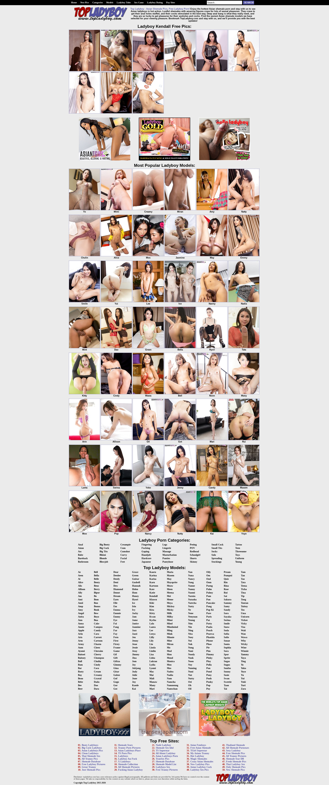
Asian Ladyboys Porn (167, 756)
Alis (80, 586)
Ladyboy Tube (124, 2)
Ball (80, 661)
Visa (243, 627)
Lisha (152, 658)
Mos (169, 668)
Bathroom (83, 562)
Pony (209, 675)
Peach (209, 630)
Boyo (96, 616)
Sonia (227, 644)
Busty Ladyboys (90, 745)
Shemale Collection (128, 764)
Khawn (153, 599)
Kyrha (152, 620)
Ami (80, 599)
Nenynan (192, 616)
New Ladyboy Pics (199, 764)
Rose (226, 589)
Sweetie (227, 682)
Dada (96, 682)
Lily (151, 640)
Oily (208, 572)
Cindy (97, 664)
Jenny (135, 640)
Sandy (227, 610)
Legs (164, 544)
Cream (97, 671)
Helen (135, 589)
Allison (81, 589)
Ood (208, 579)
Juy (134, 682)
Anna (81, 623)
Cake (96, 623)
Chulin (97, 661)
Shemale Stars (125, 745)
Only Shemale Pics (235, 767)
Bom (96, 599)
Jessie (135, 647)
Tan (243, 575)
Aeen (80, 575)
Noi (190, 640)
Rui (226, 592)
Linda (152, 647)
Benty (97, 582)
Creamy (98, 675)
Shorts (193, 558)
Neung (191, 620)
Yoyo (243, 671)
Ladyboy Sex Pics (199, 770)
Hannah (136, 586)
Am (80, 596)
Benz (96, 586)
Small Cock (217, 544)
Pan (208, 599)
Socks (214, 551)
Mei (169, 596)
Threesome (240, 551)
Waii (243, 630)
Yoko (243, 668)
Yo (242, 664)
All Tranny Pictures (236, 756)
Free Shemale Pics (235, 753)
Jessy (134, 651)
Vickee (244, 620)
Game (116, 651)
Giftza (116, 661)
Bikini (103, 555)
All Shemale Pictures (128, 767)
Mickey (170, 606)
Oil (189, 689)
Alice (80, 582)
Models (109, 2)
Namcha (171, 682)
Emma (116, 610)
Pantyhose (167, 562)
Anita (81, 616)
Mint (169, 640)
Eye (115, 620)
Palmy (209, 592)
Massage (166, 551)
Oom (208, 582)
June (134, 678)
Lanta (152, 627)
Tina (243, 592)
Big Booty (105, 544)
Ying (243, 661)
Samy (227, 606)
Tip (243, 596)
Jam (134, 616)
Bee (80, 685)
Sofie (226, 637)
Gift (115, 658)
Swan (226, 678)
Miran (170, 644)
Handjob (146, 555)
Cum (123, 548)
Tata (243, 582)
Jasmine (136, 627)
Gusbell (136, 582)
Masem (170, 575)
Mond (170, 658)
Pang (209, 606)
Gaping (145, 551)
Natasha (192, 599)
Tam (243, 572)
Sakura (227, 599)
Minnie (170, 637)
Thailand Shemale (235, 745)
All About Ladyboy (165, 753)
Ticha (244, 589)
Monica (171, 661)
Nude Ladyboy (163, 745)
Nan (190, 572)
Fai (115, 623)
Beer (80, 689)
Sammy (228, 603)
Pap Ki (210, 610)
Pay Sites (170, 2)
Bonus (97, 606)
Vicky (244, 623)
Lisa (151, 654)
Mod (169, 651)
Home (74, 2)
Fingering (147, 544)
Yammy (245, 654)
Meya (170, 603)
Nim (190, 623)
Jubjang (136, 668)
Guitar (135, 579)
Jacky (135, 613)
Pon (208, 668)
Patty (209, 623)
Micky (170, 610)
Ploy (208, 661)
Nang (191, 582)
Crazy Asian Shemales (201, 761)
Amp (80, 606)
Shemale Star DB (235, 759)
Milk (169, 613)
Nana (191, 575)
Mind (170, 623)
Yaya (243, 658)
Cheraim (98, 651)
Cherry (97, 654)
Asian (81, 548)
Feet (122, 562)
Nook (191, 658)
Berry (97, 589)
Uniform (239, 558)
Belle (96, 579)
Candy (97, 630)
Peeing (193, 544)
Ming (169, 630)
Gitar (116, 671)
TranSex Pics (162, 759)
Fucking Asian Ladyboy (130, 770)
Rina (226, 586)
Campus (98, 627)
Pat (208, 620)
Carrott (98, 637)
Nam (169, 678)
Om (208, 575)
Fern (115, 637)
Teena (244, 586)
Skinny (193, 562)
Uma (243, 613)
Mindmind (172, 627)
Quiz (226, 579)
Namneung (172, 685)
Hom (134, 592)
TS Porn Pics (125, 753)
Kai (134, 689)
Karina (153, 575)
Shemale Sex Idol (165, 748)
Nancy (191, 579)
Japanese (146, 562)
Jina (134, 658)
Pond (209, 671)
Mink (170, 634)
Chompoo (99, 658)
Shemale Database (91, 761)
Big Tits (104, 551)
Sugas (227, 661)
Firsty (116, 644)
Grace (135, 572)
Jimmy (135, 654)
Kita (151, 610)
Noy (190, 664)
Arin (80, 634)
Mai (151, 675)
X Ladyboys (124, 761)
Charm (97, 644)
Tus (243, 610)
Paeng (209, 586)
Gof (115, 678)
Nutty (191, 678)
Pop (208, 685)
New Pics (84, 2)
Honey (135, 596)
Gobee (116, 675)
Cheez (97, 647)
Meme (170, 599)
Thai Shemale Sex (91, 756)
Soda (226, 630)
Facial (123, 558)
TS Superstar (162, 750)
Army (81, 644)
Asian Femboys (198, 745)
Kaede (135, 685)
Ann (80, 620)
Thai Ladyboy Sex (235, 764)
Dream (116, 596)
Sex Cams (139, 2)
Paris (209, 616)
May (169, 579)
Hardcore (146, 558)
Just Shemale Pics (91, 770)
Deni (115, 582)
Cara (96, 634)
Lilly (151, 637)
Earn (116, 599)
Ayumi (81, 651)
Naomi (191, 592)
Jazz (134, 630)
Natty (191, 606)
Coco (96, 668)
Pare (208, 613)
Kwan (152, 616)
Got (115, 689)
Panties (166, 558)
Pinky (209, 658)
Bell (96, 572)
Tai (225, 689)
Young (238, 562)
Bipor (97, 592)
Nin (190, 627)
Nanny (191, 589)
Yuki (243, 682)
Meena (170, 592)
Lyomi (152, 668)
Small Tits (216, 548)
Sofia (226, 634)
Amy (80, 610)
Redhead (194, 551)
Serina (227, 620)
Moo (169, 664)
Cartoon (98, 640)
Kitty (152, 613)
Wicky (244, 644)
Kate (151, 589)
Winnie (244, 651)
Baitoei (81, 654)
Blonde (103, 558)
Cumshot (125, 551)
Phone (209, 640)
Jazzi (134, 634)
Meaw (170, 586)
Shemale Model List (166, 764)
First (115, 640)
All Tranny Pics (90, 759)
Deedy (116, 579)
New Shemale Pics (235, 770)
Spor (226, 654)
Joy (134, 664)
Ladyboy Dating (155, 2)
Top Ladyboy (89, 782)
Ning (190, 630)
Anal (80, 544)
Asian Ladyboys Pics (92, 750)
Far (115, 630)
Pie (208, 647)
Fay (115, 634)
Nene (190, 613)
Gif (115, 654)
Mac (151, 671)
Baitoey (82, 658)
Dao (96, 685)
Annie (81, 627)
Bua (96, 620)
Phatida (210, 637)
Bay (80, 675)
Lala (151, 623)
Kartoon (153, 586)
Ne (189, 610)
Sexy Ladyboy (233, 750)
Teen (237, 548)
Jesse (134, 644)
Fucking (146, 548)
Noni (190, 651)
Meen (170, 589)
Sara (226, 613)
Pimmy (210, 654)
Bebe (80, 682)
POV (192, 548)
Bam (80, 664)
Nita (190, 634)
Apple (81, 630)
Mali (151, 678)
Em (115, 606)
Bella (96, 575)
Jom (134, 661)
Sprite (227, 658)
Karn (152, 582)
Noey (190, 637)
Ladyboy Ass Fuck (127, 759)
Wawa (244, 637)
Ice (133, 603)
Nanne (191, 586)
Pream (227, 572)
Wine (243, 647)
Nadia (170, 675)
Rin (226, 582)
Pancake (210, 603)
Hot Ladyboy (197, 756)
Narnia (191, 596)
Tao (243, 579)
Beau (80, 678)
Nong (191, 647)
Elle (115, 603)
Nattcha (192, 603)
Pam (208, 596)
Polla (209, 664)
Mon (169, 654)
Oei (190, 682)
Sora (226, 651)
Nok (190, 644)
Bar (80, 668)
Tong (243, 599)
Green (135, 575)
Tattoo (238, 544)
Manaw (153, 682)
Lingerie (166, 548)
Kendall (153, 596)
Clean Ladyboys (90, 753)
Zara (243, 689)
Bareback (83, 558)
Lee (151, 630)
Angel (81, 613)
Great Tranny (89, 767)
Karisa (152, 579)
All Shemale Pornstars (237, 748)
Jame (135, 620)
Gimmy (117, 664)
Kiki (151, 603)
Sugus (227, 664)
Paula (209, 627)
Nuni (190, 671)
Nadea (170, 671)
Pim (208, 651)
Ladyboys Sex (163, 767)
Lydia (152, 664)
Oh (189, 685)
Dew (115, 586)
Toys (237, 555)
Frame (116, 647)
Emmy (116, 616)
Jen (134, 637)
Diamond (118, 589)
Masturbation (169, 555)
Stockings (216, 562)
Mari (152, 689)
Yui (243, 678)
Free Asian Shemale (200, 748)
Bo (95, 596)
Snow (226, 627)
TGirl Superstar (198, 750)
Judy (134, 671)
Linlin (152, 651)
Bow (96, 613)
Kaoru (152, 572)
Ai (79, 579)
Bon (96, 603)
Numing (192, 668)
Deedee (117, 575)
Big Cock (104, 548)
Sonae (227, 640)
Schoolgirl (195, 555)
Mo (168, 647)
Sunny (227, 671)
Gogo (116, 682)
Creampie (125, 544)
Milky (170, 616)
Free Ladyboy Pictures (93, 764)
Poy (208, 689)
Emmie (117, 613)
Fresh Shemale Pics (236, 761)
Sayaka (227, 616)
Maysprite (172, 582)
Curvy (123, 555)
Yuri (243, 685)
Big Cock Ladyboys (92, 748)
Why (243, 640)
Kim (151, 606)
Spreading (216, 558)
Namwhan (172, 689)
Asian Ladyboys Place (129, 750)
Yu (242, 675)
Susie (226, 675)
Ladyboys (123, 756)
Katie (152, 592)
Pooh (209, 678)
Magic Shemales (198, 759)
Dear (115, 572)
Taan (226, 685)
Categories (97, 2)
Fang (116, 627)
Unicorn (245, 616)
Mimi (170, 620)
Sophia (227, 647)
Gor (115, 685)
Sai (225, 596)
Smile (227, 623)
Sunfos (227, 668)
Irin (134, 606)
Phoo (209, 644)
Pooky (209, 682)
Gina (116, 668)
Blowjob (104, 562)
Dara (96, 689)
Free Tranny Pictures (167, 770)
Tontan (244, 603)
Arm (80, 640)
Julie (134, 675)
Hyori (135, 599)
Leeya (152, 634)
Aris (80, 637)
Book (96, 610)
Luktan (153, 661)
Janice (135, 623)
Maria (170, 572)
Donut (116, 592)
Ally (80, 592)
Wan (243, 634)
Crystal (97, 678)
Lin (151, 644)
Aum (80, 647)
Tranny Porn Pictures (129, 748)
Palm (209, 589)
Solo (213, 555)
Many (152, 685)
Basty (81, 671)
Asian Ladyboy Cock (201, 767)
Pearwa (210, 634)
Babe (80, 555)
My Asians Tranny (199, 753)
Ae (79, 572)
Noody (191, 654)
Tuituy (244, 606)
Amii (80, 603)
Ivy (133, 610)
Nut (190, 675)
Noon (191, 661)
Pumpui (228, 575)
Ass (79, 551)
